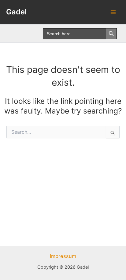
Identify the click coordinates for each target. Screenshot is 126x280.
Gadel (16, 11)
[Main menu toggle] (113, 12)
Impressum (63, 256)
